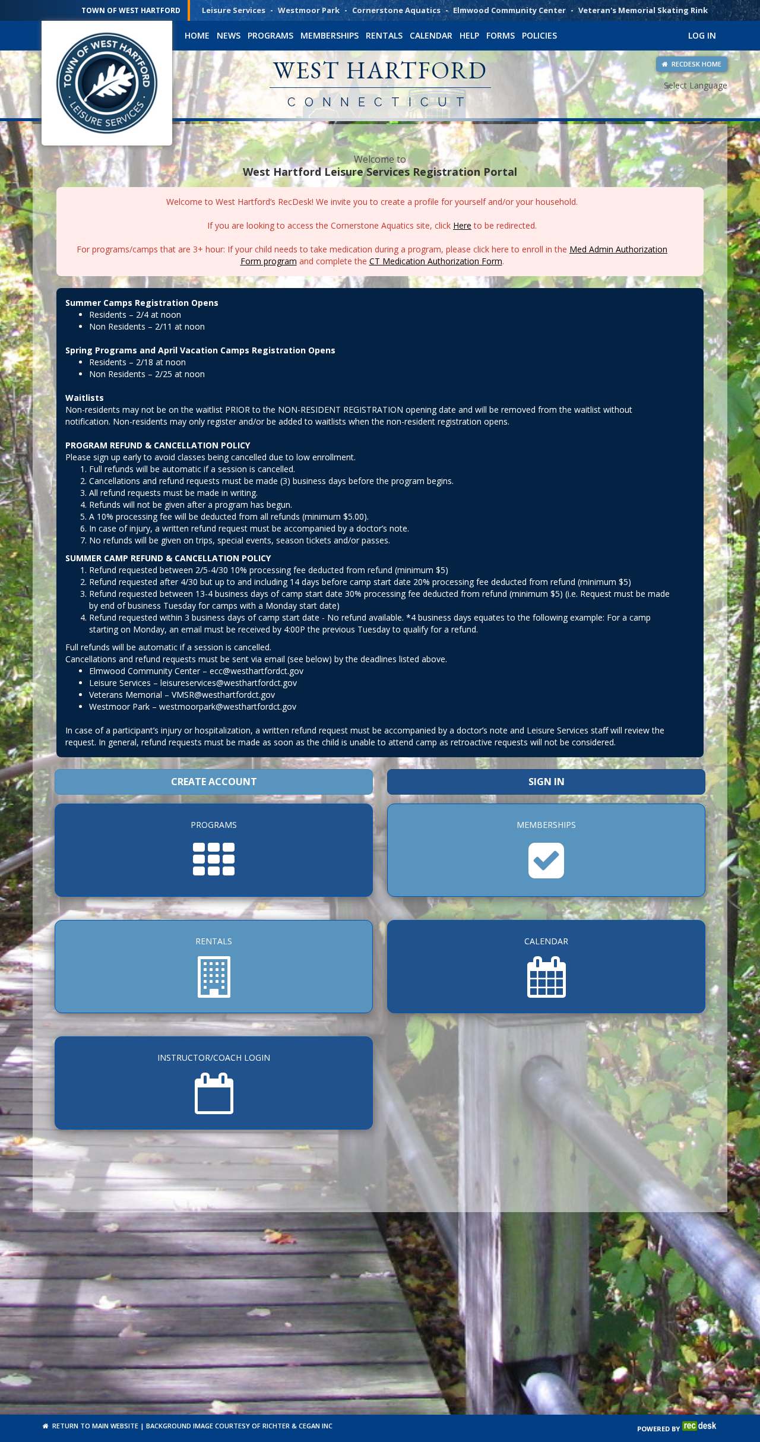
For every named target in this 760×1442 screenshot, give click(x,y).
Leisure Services (233, 10)
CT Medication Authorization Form (435, 261)
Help (469, 35)
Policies (539, 35)
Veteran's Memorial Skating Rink (643, 10)
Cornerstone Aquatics (396, 10)
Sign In (546, 781)
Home (197, 35)
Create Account (214, 781)
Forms (500, 35)
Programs (270, 35)
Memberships (329, 35)
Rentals (384, 35)
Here (462, 225)
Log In (702, 35)
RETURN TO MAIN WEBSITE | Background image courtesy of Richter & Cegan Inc (190, 1425)
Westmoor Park (309, 10)
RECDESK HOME (694, 63)
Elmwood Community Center (509, 10)
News (228, 35)
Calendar (431, 35)
